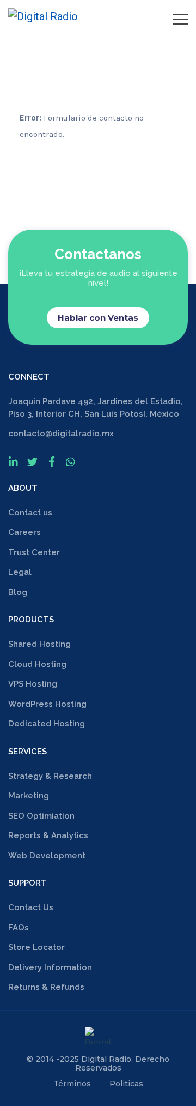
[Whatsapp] (70, 461)
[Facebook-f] (51, 461)
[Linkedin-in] (13, 461)
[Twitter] (32, 461)
